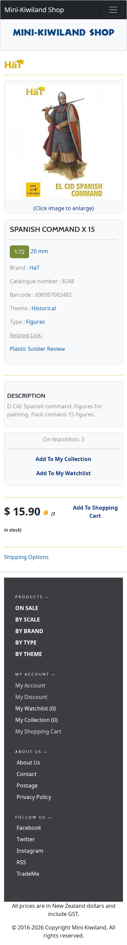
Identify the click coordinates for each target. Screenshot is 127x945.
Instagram (30, 850)
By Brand (29, 631)
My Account (30, 685)
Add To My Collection (63, 459)
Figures (35, 321)
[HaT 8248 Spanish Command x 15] (63, 140)
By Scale (27, 619)
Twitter (26, 839)
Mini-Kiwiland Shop (34, 9)
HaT (34, 267)
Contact (27, 774)
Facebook (29, 827)
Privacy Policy (34, 797)
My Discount (31, 697)
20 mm (39, 251)
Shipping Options (26, 557)
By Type (26, 642)
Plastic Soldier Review (37, 349)
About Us (28, 762)
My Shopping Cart (38, 731)
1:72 (19, 252)
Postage (27, 785)
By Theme (28, 654)
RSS (21, 862)
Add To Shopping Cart (95, 511)
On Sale (26, 608)
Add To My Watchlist (63, 473)
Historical (43, 308)
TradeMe (28, 873)
